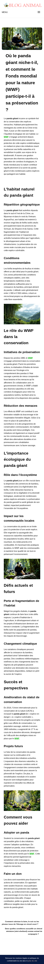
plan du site (32, 961)
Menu (5, 12)
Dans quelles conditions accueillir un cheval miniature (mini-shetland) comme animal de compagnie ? (23, 931)
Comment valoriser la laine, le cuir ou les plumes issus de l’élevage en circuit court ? (20, 923)
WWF (6, 137)
